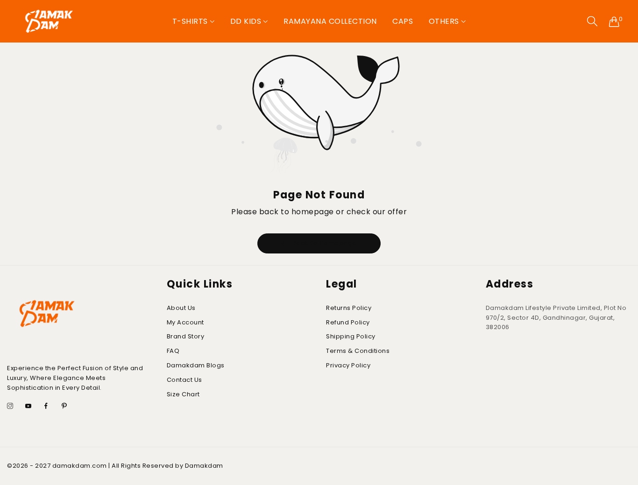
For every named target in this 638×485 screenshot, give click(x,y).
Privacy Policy (348, 365)
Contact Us (184, 379)
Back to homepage (324, 243)
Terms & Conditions (358, 350)
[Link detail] (10, 407)
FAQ (173, 350)
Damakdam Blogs (196, 365)
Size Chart (183, 394)
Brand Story (186, 336)
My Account (185, 322)
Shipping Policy (351, 336)
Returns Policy (348, 307)
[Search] (592, 21)
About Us (181, 307)
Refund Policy (348, 322)
